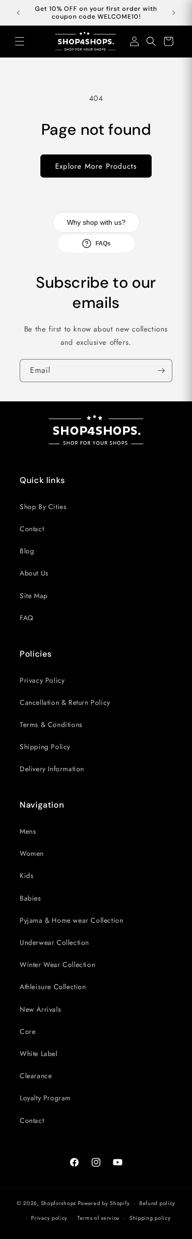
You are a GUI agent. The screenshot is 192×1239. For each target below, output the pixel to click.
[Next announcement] (174, 13)
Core (27, 1031)
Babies (30, 898)
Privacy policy (49, 1218)
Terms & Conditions (51, 724)
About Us (34, 573)
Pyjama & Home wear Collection (71, 920)
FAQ (26, 618)
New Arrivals (40, 1009)
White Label (39, 1053)
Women (32, 853)
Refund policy (157, 1203)
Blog (27, 551)
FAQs (103, 243)
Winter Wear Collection (57, 964)
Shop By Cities (43, 507)
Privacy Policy (42, 680)
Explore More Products (96, 166)
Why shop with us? (96, 222)
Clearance (36, 1076)
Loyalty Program (45, 1098)
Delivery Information (52, 769)
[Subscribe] (161, 370)
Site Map (34, 596)
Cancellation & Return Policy (65, 702)
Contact (32, 529)
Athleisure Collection (53, 987)
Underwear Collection (54, 942)
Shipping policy (150, 1218)
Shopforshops (58, 1203)
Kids (26, 875)
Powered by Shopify (104, 1203)
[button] (20, 41)
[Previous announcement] (18, 13)
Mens (28, 831)
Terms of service (98, 1218)
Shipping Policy (45, 747)
